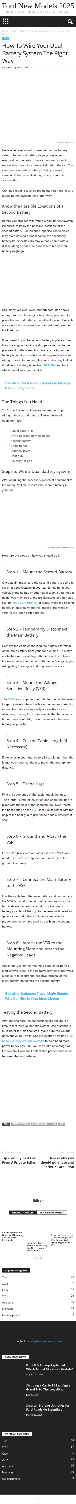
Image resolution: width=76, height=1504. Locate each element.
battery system (20, 1124)
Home (5, 30)
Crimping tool (39, 1124)
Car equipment (11, 1315)
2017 (5, 1296)
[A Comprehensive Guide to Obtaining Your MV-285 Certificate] (13, 1224)
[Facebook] (6, 78)
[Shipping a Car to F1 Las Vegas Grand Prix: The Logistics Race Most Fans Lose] (12, 1391)
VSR (11, 699)
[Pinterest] (26, 78)
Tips (14, 30)
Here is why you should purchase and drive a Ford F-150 (57, 1162)
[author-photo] (38, 1186)
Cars (5, 1290)
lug (34, 809)
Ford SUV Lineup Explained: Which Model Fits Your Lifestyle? (49, 1367)
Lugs (53, 1124)
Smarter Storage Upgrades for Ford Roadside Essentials (47, 1407)
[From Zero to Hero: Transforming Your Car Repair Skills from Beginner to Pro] (62, 1226)
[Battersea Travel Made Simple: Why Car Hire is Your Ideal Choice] (38, 1230)
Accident (7, 1302)
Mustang (7, 1308)
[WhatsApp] (35, 78)
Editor (8, 67)
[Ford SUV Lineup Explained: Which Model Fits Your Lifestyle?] (12, 1371)
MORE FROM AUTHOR (52, 1212)
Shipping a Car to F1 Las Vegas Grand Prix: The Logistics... (48, 1387)
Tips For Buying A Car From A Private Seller (19, 1160)
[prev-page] (35, 1257)
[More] (45, 78)
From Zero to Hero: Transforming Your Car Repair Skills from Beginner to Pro (62, 1240)
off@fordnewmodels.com (45, 1341)
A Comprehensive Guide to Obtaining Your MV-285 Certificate (12, 1236)
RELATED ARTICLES (22, 1212)
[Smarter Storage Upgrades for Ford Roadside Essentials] (12, 1411)
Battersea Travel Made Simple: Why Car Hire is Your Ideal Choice (37, 1246)
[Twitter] (16, 78)
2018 (5, 1283)
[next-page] (40, 1257)
